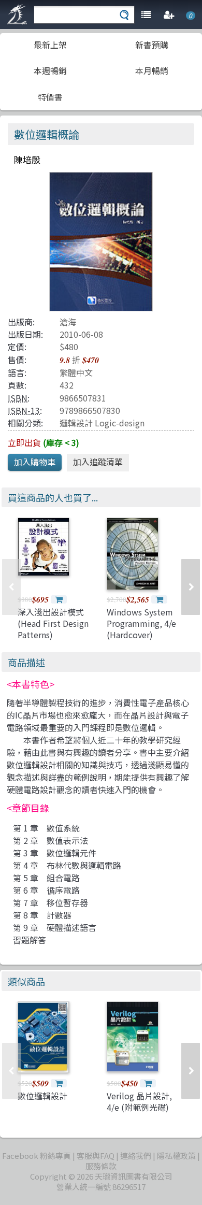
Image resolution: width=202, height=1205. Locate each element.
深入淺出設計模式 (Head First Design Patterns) (53, 623)
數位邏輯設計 (42, 1095)
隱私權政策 (176, 1155)
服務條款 (101, 1165)
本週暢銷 (50, 70)
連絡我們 (135, 1155)
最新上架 (50, 44)
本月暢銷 (151, 70)
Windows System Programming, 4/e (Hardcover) (141, 623)
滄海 (68, 321)
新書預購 (151, 44)
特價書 (50, 97)
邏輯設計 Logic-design (102, 423)
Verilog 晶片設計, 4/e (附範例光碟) (139, 1101)
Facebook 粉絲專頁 (36, 1155)
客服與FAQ (95, 1155)
